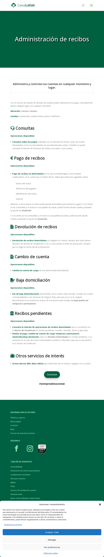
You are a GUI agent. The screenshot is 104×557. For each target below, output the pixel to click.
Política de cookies (50, 553)
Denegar (52, 539)
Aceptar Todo (52, 532)
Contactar (52, 374)
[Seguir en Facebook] (16, 448)
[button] (100, 504)
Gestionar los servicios (13, 524)
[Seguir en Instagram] (30, 448)
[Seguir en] (42, 448)
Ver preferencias (52, 547)
